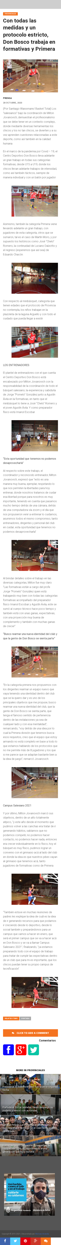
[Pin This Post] (25, 1241)
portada (25, 1018)
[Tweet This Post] (15, 1241)
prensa (7, 98)
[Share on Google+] (35, 1241)
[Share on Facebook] (5, 1241)
